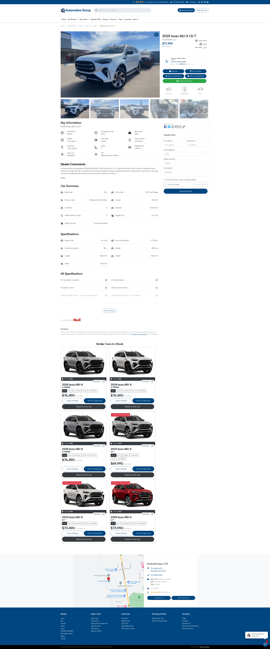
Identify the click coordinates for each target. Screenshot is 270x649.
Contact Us (159, 598)
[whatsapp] (172, 126)
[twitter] (169, 126)
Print (205, 44)
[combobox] (122, 10)
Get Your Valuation (197, 76)
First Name (168, 141)
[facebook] (165, 126)
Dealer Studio (204, 647)
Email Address (169, 150)
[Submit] (96, 10)
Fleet (121, 19)
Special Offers (95, 19)
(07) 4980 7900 (156, 575)
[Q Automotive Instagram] (205, 2)
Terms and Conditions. (139, 334)
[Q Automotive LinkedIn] (208, 2)
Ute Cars (124, 618)
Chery (63, 626)
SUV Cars (125, 623)
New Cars (94, 618)
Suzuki (63, 623)
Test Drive (95, 628)
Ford (62, 618)
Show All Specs (110, 311)
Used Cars (95, 621)
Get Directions (183, 598)
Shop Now (83, 19)
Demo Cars (72, 26)
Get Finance (196, 71)
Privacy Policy (187, 628)
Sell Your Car (96, 626)
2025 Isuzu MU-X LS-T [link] (107, 26)
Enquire (175, 71)
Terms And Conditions (190, 626)
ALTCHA (204, 184)
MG (62, 621)
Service (113, 19)
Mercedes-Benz (67, 634)
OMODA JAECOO (67, 631)
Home (63, 19)
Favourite (198, 47)
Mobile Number (170, 159)
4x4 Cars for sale (127, 628)
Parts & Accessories (159, 621)
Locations (192, 2)
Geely (63, 636)
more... (63, 178)
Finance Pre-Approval (99, 623)
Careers (185, 621)
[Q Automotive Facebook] (202, 2)
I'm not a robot (173, 184)
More (135, 19)
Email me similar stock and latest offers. (181, 180)
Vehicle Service (158, 618)
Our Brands (72, 19)
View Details (72, 400)
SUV (95, 26)
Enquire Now (186, 191)
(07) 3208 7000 (178, 2)
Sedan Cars (125, 621)
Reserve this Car (84, 406)
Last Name (191, 141)
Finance (106, 19)
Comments (168, 168)
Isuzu (81, 26)
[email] (176, 126)
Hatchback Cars (127, 626)
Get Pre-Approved (95, 401)
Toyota (63, 639)
